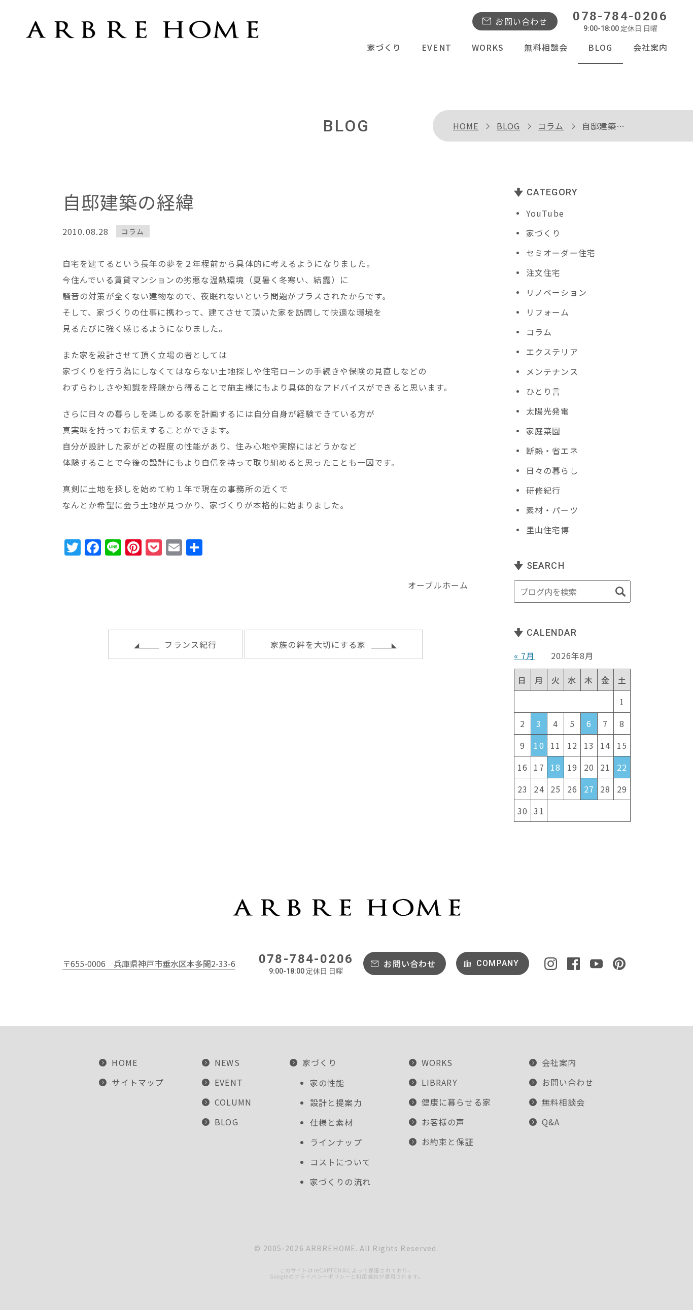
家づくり (384, 47)
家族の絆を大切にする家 (318, 644)
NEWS (227, 1062)
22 (622, 767)
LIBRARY (440, 1082)
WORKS (488, 47)
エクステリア (552, 352)
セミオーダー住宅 (561, 253)
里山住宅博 (548, 530)
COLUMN (233, 1102)
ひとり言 (543, 391)
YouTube (545, 213)
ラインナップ (336, 1142)
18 (555, 767)
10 (539, 745)
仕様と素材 (332, 1122)
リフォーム (548, 312)
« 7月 (524, 655)
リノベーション (556, 292)
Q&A (551, 1122)
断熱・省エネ (552, 450)
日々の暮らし (552, 470)
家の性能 (327, 1083)
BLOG (600, 47)
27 (589, 789)
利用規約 (367, 1276)
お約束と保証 (448, 1141)
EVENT (437, 47)
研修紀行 (543, 490)
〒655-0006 (148, 963)
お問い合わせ (521, 21)
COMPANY (497, 963)
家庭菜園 (543, 431)
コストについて (340, 1162)
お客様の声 (443, 1122)
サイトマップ (138, 1082)
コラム (551, 126)
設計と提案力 (336, 1102)
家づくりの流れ (340, 1182)
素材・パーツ (552, 510)
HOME (465, 126)
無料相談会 (546, 47)
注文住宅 (543, 272)
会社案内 (650, 47)
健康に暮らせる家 (456, 1102)
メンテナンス (552, 371)
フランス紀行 (190, 644)
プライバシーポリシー (322, 1276)
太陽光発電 (548, 411)
